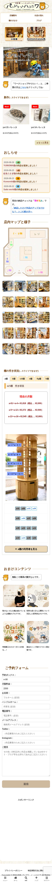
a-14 (23, 538)
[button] (45, 120)
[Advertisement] (26, 828)
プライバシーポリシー (13, 871)
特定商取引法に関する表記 (38, 871)
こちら (23, 87)
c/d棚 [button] (22, 379)
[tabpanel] (14, 34)
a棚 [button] (6, 379)
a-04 (34, 508)
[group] (16, 120)
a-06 (23, 518)
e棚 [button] (30, 379)
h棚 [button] (47, 379)
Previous (2, 34)
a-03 (28, 508)
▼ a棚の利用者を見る (26, 549)
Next (50, 34)
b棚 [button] (13, 379)
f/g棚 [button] (39, 379)
